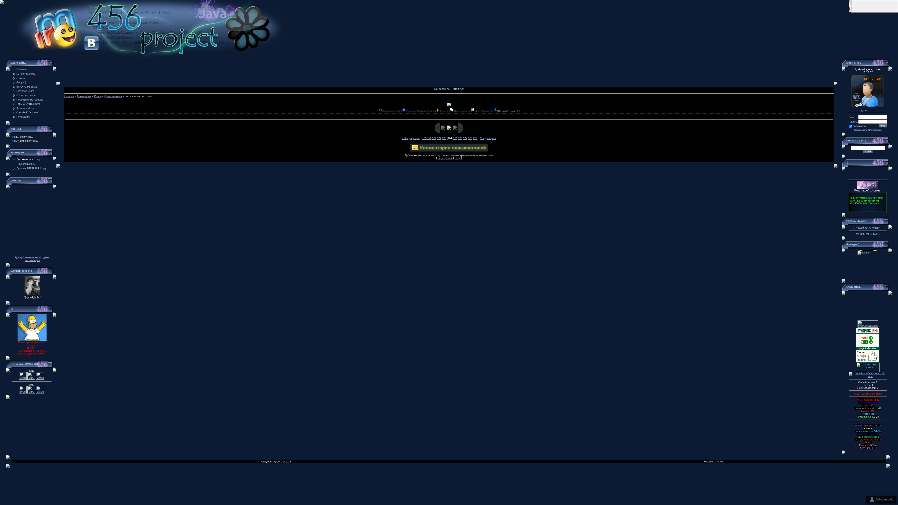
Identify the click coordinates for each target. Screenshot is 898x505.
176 (460, 138)
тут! (462, 88)
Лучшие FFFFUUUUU (30, 168)
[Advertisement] (449, 68)
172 (439, 138)
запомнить (859, 126)
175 (455, 138)
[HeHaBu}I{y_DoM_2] (507, 111)
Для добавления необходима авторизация (32, 259)
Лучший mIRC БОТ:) (868, 233)
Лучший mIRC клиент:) (868, 227)
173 (444, 138)
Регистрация (445, 158)
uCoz (720, 461)
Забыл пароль (860, 130)
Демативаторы (25, 159)
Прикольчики (24, 163)
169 (424, 138)
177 (465, 138)
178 (470, 138)
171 (434, 138)
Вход (457, 158)
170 (429, 138)
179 (475, 138)
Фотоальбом (84, 96)
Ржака (97, 96)
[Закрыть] (849, 11)
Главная (69, 96)
